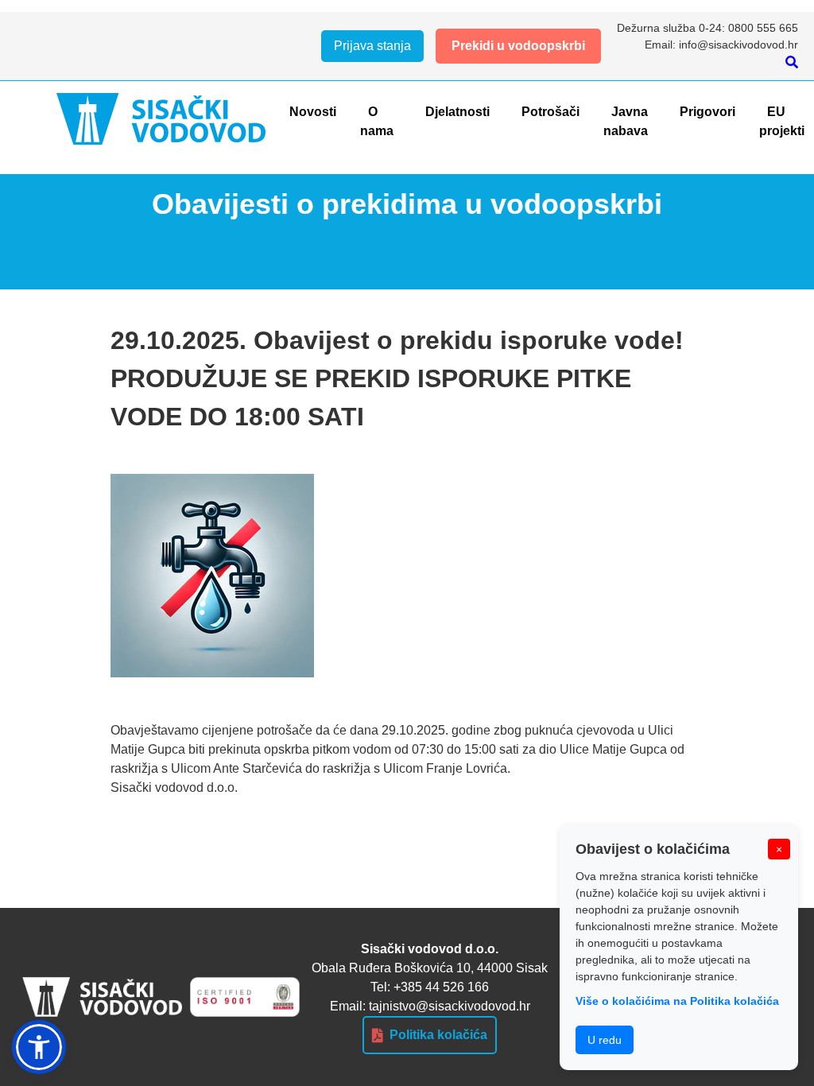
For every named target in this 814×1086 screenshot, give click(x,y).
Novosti (312, 111)
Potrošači (550, 111)
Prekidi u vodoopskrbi (518, 45)
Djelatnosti (457, 111)
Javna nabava (625, 121)
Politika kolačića (438, 1034)
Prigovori (707, 111)
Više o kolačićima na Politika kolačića (677, 1001)
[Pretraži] (791, 62)
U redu (604, 1040)
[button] (39, 1047)
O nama (376, 121)
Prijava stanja (372, 45)
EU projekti (781, 121)
